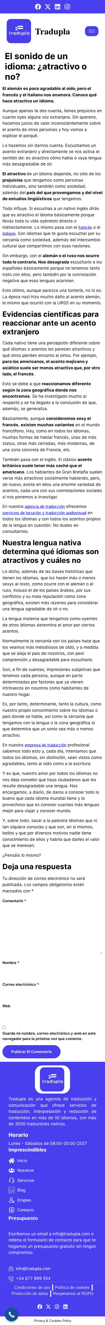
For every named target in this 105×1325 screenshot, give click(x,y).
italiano (8, 233)
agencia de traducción (45, 506)
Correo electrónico (20, 984)
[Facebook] (38, 7)
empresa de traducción (45, 745)
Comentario (14, 900)
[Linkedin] (57, 7)
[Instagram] (67, 7)
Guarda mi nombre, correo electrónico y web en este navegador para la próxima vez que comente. (49, 1036)
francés (85, 227)
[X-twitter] (48, 7)
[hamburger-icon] (91, 31)
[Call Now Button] (11, 1314)
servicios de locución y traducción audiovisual (44, 513)
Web (6, 1006)
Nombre (10, 962)
